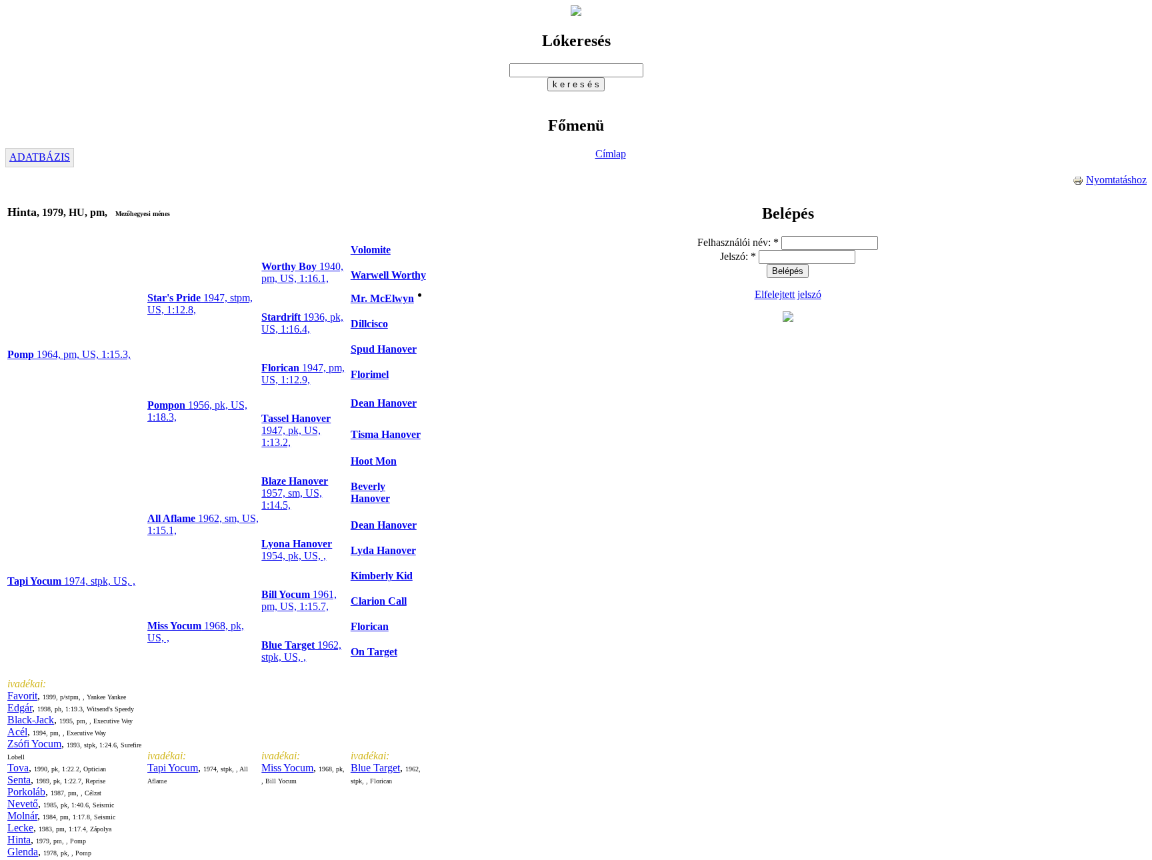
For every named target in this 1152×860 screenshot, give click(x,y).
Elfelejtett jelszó (788, 294)
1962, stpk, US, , (301, 651)
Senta (19, 779)
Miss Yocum (287, 767)
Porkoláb (26, 791)
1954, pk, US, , (296, 549)
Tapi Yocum (172, 767)
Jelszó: (738, 256)
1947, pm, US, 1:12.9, (303, 373)
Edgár (19, 707)
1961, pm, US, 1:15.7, (299, 600)
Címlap (610, 153)
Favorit (22, 695)
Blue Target (375, 767)
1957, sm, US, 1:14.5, (294, 493)
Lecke (20, 827)
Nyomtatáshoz (1116, 179)
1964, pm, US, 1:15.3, (69, 354)
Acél (17, 731)
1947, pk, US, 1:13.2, (296, 430)
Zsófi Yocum (34, 743)
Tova (18, 767)
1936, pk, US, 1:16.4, (302, 323)
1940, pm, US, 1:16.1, (302, 272)
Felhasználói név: (738, 242)
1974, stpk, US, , (71, 581)
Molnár (22, 815)
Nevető (22, 803)
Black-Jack (30, 719)
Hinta (19, 839)
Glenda (22, 851)
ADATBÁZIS (39, 157)
